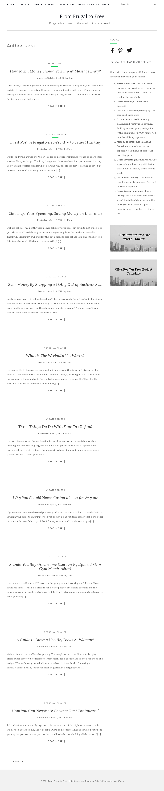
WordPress (119, 781)
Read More (55, 106)
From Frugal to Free (82, 16)
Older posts (15, 761)
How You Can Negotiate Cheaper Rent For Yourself (55, 710)
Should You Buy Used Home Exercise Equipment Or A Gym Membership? (55, 566)
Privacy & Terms (88, 4)
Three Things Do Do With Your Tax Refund (55, 426)
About (38, 4)
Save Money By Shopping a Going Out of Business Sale (55, 284)
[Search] (155, 4)
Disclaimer (67, 4)
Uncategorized (55, 205)
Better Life (55, 63)
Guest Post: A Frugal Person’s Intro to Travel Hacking (55, 142)
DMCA (105, 4)
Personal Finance (55, 134)
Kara (71, 78)
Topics (21, 4)
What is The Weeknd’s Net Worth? (55, 355)
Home (10, 4)
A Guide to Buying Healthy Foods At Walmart (55, 639)
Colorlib (98, 781)
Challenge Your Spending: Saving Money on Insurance (55, 213)
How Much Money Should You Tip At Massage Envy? (55, 71)
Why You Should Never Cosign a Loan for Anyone (55, 497)
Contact (51, 4)
